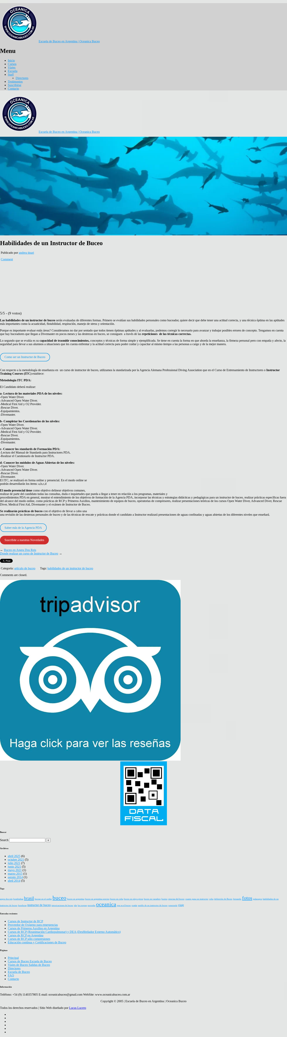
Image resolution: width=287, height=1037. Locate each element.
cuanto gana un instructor (196, 899)
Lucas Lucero (77, 1007)
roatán (134, 905)
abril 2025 (14, 856)
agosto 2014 (15, 877)
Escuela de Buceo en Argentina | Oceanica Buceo (69, 41)
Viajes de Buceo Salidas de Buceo (29, 964)
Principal (13, 957)
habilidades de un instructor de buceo (70, 568)
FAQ (11, 975)
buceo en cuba (116, 899)
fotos (247, 898)
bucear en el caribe (43, 899)
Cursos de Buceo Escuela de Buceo (30, 961)
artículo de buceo (24, 568)
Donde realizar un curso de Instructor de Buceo (29, 553)
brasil (29, 898)
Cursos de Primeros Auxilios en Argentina (34, 928)
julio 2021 (14, 863)
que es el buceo (124, 905)
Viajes (11, 67)
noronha (91, 905)
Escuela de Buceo (19, 972)
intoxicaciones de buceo (62, 905)
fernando (237, 899)
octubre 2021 (16, 859)
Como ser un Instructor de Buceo (24, 357)
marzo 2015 (15, 873)
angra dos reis (6, 899)
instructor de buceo (39, 905)
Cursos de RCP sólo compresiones (29, 939)
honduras (22, 905)
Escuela (12, 71)
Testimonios (15, 81)
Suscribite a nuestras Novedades (24, 540)
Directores (22, 78)
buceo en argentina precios (97, 899)
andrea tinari (26, 252)
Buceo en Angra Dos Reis (20, 550)
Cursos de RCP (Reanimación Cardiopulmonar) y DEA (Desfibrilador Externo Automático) (64, 931)
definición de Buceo (223, 899)
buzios (164, 899)
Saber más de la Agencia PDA (23, 527)
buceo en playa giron (133, 899)
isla (75, 905)
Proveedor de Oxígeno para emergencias (33, 924)
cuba (211, 899)
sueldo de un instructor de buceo (153, 905)
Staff (11, 74)
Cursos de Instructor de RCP (25, 921)
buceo (59, 898)
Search (4, 840)
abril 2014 (14, 880)
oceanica (106, 904)
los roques (82, 905)
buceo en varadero (152, 899)
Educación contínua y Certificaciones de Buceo (37, 942)
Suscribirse (14, 85)
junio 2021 (14, 866)
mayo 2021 (15, 870)
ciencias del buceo (176, 899)
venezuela (172, 905)
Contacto (13, 88)
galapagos (257, 899)
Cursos (12, 64)
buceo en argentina (75, 899)
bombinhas (18, 899)
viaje (181, 905)
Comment (7, 259)
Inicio (11, 60)
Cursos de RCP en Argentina (25, 935)
